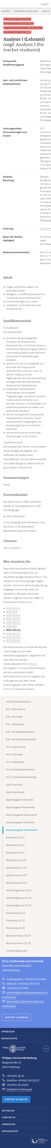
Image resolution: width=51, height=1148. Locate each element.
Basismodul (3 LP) (15, 837)
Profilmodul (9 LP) (15, 928)
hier (28, 32)
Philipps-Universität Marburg (14, 1049)
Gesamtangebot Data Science (21, 815)
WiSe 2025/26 (13, 641)
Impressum (8, 1031)
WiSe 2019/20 (13, 619)
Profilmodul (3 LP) (15, 920)
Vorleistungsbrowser (16, 951)
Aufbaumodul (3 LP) (16, 868)
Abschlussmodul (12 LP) (18, 943)
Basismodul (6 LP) (15, 845)
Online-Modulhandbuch (18, 701)
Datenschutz (9, 1038)
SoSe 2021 (11, 626)
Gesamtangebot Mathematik (21, 830)
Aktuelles (8, 1110)
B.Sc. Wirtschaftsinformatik (20, 732)
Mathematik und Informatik (26, 11)
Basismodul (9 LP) (15, 852)
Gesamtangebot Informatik (20, 822)
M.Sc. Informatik (14, 754)
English (45, 4)
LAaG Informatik (14, 784)
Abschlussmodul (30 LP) (18, 935)
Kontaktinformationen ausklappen (46, 1048)
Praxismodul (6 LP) (16, 913)
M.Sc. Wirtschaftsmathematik (21, 777)
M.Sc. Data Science (16, 747)
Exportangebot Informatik (19, 800)
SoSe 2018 (11, 612)
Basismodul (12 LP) (16, 860)
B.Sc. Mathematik (15, 724)
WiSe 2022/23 (13, 634)
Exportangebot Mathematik (20, 807)
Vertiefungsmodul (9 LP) (18, 905)
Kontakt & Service (16, 1099)
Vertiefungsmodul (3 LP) (18, 890)
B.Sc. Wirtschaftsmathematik (21, 739)
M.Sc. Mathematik (15, 762)
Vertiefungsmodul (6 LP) (18, 898)
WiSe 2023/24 (13, 637)
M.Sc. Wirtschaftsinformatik (20, 769)
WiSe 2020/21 (13, 623)
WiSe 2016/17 (13, 608)
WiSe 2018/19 (13, 615)
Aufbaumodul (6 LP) (16, 875)
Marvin (33, 664)
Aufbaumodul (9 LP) (16, 883)
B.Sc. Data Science (15, 709)
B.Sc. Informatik (14, 717)
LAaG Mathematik (15, 792)
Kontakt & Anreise (16, 1017)
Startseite (5, 11)
